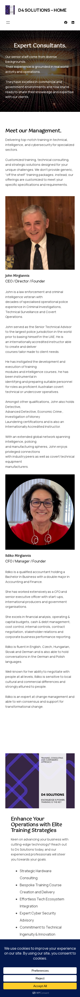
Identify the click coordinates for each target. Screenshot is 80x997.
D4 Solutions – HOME (42, 10)
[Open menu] (8, 22)
